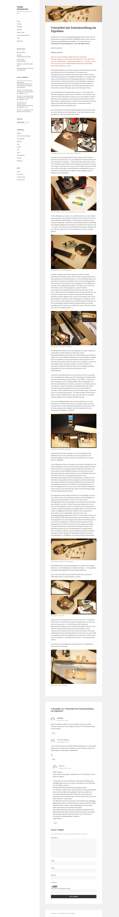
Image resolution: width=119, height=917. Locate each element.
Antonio (19, 90)
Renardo (19, 110)
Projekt (19, 147)
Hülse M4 (59, 783)
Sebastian (19, 96)
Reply (53, 733)
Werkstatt (19, 29)
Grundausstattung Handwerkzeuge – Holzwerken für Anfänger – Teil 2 (25, 91)
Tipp (18, 152)
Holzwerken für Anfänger (24, 136)
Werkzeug (19, 27)
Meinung (19, 141)
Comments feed (21, 177)
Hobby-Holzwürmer (22, 8)
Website (53, 875)
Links (18, 38)
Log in (18, 171)
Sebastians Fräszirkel (74, 37)
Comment (54, 838)
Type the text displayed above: (61, 888)
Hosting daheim (21, 52)
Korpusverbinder (58, 515)
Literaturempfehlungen (23, 35)
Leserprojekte (20, 138)
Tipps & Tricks (20, 32)
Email (53, 868)
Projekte (19, 24)
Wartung (19, 158)
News (18, 144)
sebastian (60, 718)
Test (18, 149)
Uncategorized (21, 155)
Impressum (20, 41)
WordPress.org (21, 179)
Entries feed (20, 174)
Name (52, 861)
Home (18, 21)
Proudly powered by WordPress (66, 913)
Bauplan (19, 133)
